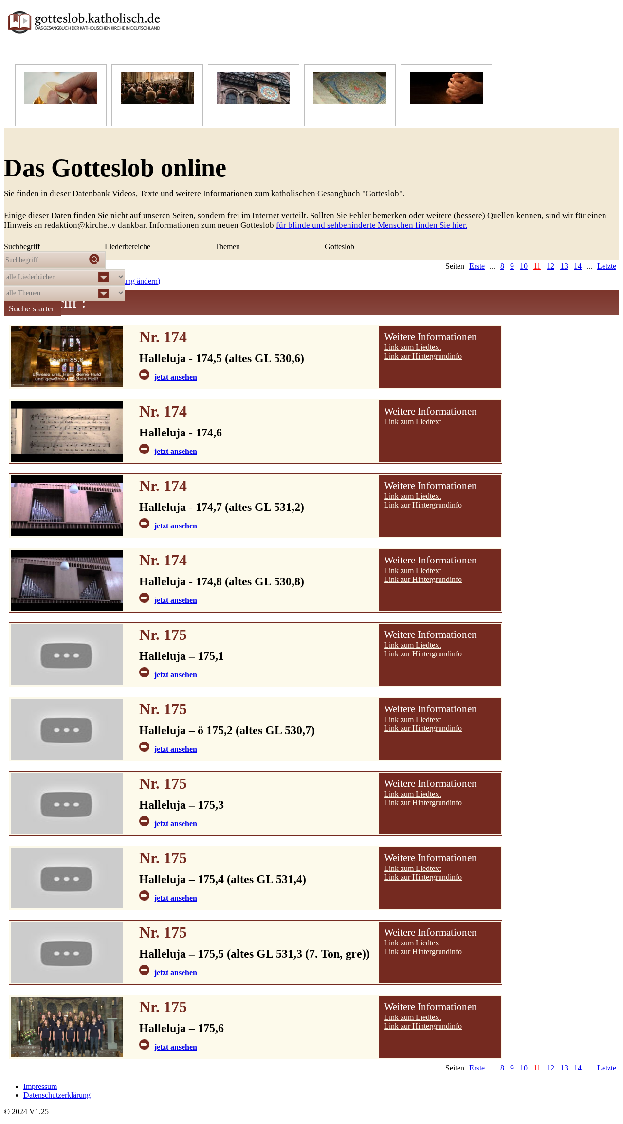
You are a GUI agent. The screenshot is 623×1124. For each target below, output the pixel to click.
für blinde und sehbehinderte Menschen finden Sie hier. (371, 225)
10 (524, 1068)
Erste (477, 1068)
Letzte (606, 1068)
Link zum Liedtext (412, 347)
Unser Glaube (45, 113)
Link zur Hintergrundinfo (423, 356)
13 (564, 1068)
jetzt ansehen (175, 377)
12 (550, 1068)
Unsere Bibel (333, 113)
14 (578, 1068)
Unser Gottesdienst (150, 113)
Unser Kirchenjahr (245, 113)
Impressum (40, 1086)
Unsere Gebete (433, 113)
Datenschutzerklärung (57, 1095)
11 (537, 1068)
